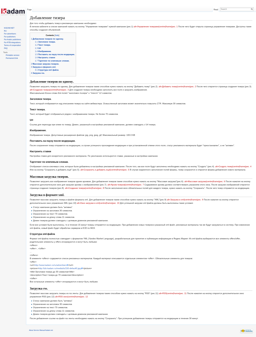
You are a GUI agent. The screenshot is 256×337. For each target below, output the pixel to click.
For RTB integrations (12, 42)
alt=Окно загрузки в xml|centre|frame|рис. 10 (98, 203)
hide (57, 35)
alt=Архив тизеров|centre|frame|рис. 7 (126, 184)
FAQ (5, 48)
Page (29, 9)
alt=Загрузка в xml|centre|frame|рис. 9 (185, 199)
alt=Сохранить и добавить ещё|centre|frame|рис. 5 (104, 169)
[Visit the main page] (13, 12)
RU (5, 31)
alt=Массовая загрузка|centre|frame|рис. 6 (204, 181)
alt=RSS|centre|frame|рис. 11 (173, 293)
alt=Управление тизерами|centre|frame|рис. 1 (156, 26)
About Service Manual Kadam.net (41, 330)
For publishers (10, 37)
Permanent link (12, 58)
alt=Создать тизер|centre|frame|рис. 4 (233, 166)
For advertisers (10, 34)
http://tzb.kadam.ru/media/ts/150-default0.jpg (60, 268)
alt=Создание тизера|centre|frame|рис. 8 (84, 188)
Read (216, 9)
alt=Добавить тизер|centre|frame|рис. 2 (177, 86)
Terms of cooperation (12, 45)
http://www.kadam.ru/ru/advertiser (50, 265)
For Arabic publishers (12, 39)
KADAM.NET (9, 28)
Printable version (12, 55)
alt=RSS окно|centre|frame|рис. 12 (71, 296)
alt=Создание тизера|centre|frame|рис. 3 (49, 90)
